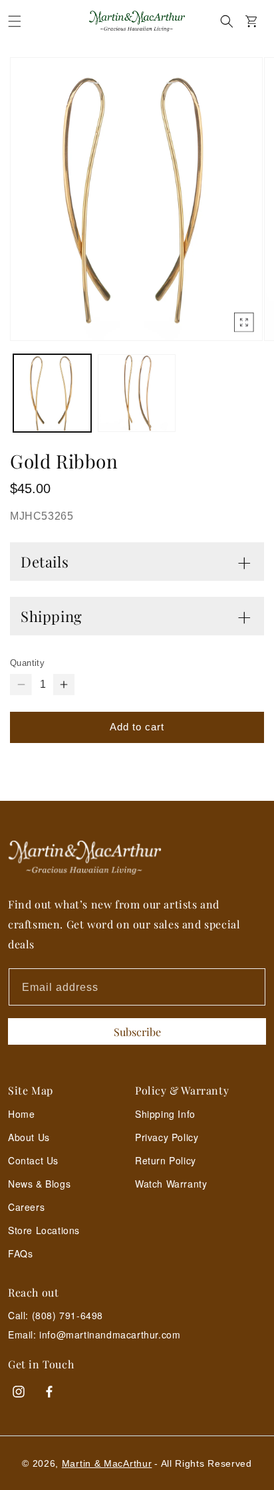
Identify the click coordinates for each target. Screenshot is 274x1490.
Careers (26, 1207)
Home (21, 1113)
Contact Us (33, 1160)
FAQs (20, 1253)
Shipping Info (165, 1113)
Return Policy (165, 1160)
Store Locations (44, 1230)
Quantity (27, 663)
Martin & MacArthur (107, 1463)
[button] (14, 21)
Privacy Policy (166, 1137)
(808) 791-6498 (67, 1315)
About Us (29, 1137)
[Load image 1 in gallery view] (52, 393)
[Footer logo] (137, 858)
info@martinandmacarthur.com (109, 1335)
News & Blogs (39, 1183)
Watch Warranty (171, 1183)
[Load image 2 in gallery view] (137, 393)
